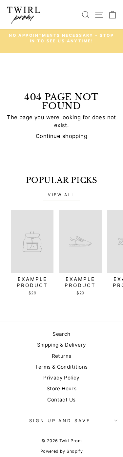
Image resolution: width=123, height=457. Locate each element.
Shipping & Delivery (61, 345)
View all (61, 194)
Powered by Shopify (61, 451)
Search (61, 334)
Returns (62, 356)
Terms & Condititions (61, 367)
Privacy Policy (61, 378)
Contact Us (61, 400)
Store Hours (62, 388)
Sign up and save (60, 420)
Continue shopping (61, 136)
